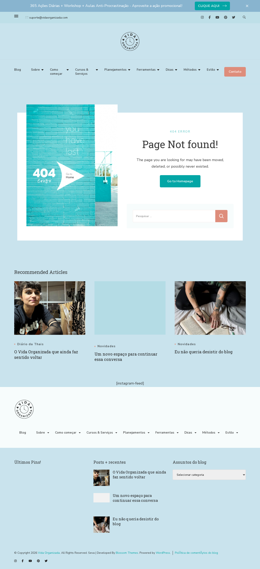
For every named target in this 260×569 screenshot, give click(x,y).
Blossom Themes (127, 553)
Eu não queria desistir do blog (204, 351)
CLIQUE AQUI (209, 6)
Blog (17, 70)
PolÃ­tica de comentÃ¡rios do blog (196, 553)
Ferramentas (146, 70)
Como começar (56, 72)
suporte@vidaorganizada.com (48, 18)
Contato (235, 71)
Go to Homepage (180, 181)
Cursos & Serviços (81, 72)
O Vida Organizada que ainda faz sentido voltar (139, 474)
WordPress (163, 553)
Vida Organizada (49, 553)
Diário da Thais (30, 344)
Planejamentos (115, 70)
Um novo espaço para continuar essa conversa (135, 498)
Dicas (169, 70)
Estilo (211, 70)
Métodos (190, 70)
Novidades (107, 346)
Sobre (35, 70)
